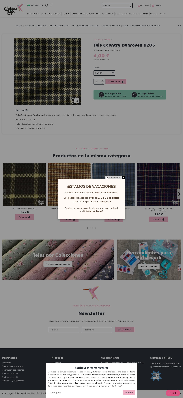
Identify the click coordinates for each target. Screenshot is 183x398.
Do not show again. (115, 178)
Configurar (55, 392)
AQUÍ (50, 383)
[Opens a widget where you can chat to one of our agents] (173, 393)
